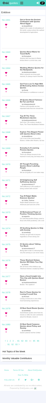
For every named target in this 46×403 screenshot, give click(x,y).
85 (34, 341)
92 (12, 344)
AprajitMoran (28, 26)
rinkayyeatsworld (29, 104)
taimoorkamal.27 (29, 184)
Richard (26, 296)
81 (18, 341)
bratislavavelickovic (30, 120)
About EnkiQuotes (35, 370)
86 (38, 341)
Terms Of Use (18, 370)
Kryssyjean (27, 56)
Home (6, 370)
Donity (26, 90)
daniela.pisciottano (30, 72)
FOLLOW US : (9, 380)
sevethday (27, 232)
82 (22, 341)
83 (26, 341)
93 (16, 344)
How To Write (23, 375)
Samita (26, 264)
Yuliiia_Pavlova (29, 200)
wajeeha (27, 216)
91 (8, 344)
